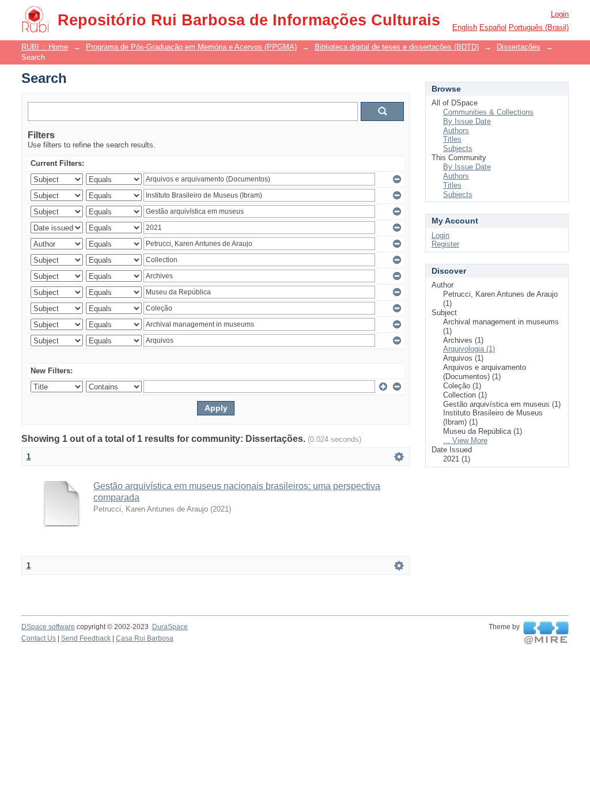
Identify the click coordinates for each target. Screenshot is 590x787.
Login (560, 14)
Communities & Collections (488, 112)
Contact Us (38, 638)
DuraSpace (170, 627)
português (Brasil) (539, 27)
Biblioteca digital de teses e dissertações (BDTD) (397, 47)
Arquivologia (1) (469, 349)
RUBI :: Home (44, 47)
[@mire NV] (546, 633)
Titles (452, 139)
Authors (456, 130)
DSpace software (48, 627)
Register (445, 244)
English (464, 27)
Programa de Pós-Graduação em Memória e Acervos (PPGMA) (191, 47)
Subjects (457, 148)
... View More (465, 440)
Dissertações (518, 47)
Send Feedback (86, 638)
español (492, 27)
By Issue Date (467, 121)
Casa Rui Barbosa (144, 638)
